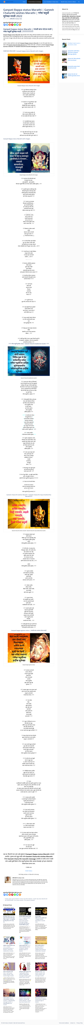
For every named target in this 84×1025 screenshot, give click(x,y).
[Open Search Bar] (79, 2)
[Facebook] (4, 25)
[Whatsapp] (15, 25)
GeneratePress (21, 1023)
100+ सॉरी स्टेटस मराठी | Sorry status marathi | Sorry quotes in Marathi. (20, 900)
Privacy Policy (80, 1023)
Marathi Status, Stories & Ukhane (68, 1)
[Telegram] (17, 25)
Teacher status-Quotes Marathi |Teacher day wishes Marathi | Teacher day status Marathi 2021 (26, 898)
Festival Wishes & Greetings (34, 1)
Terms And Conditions (64, 1023)
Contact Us (72, 1023)
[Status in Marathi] (8, 2)
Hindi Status (28, 871)
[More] (20, 25)
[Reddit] (10, 25)
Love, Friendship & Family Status (51, 1)
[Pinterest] (12, 25)
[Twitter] (7, 25)
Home (24, 1)
